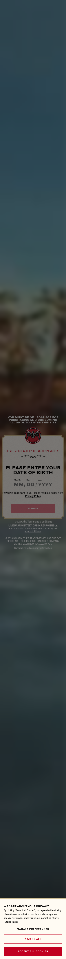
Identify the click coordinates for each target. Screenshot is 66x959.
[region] (33, 928)
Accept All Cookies (33, 951)
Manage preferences (33, 929)
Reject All (33, 939)
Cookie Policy (11, 921)
